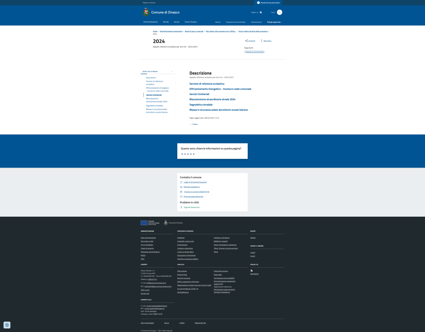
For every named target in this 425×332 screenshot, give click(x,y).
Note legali (218, 274)
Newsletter (254, 273)
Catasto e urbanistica (185, 248)
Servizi (176, 21)
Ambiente (180, 237)
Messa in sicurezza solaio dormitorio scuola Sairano (218, 109)
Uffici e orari (145, 290)
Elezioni (218, 22)
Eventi (252, 256)
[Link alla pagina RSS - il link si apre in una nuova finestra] (261, 12)
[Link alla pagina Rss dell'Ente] (251, 270)
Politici (143, 255)
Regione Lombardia (149, 2)
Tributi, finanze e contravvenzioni (226, 248)
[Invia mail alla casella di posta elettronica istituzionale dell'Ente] (156, 283)
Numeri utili (145, 293)
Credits (181, 323)
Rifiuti (216, 251)
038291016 (152, 279)
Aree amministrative (148, 237)
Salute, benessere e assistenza (225, 244)
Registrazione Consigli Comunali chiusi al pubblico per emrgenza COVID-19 (194, 287)
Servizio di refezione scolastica (206, 83)
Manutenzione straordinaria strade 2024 (212, 99)
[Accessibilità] (7, 325)
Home (155, 31)
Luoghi (252, 252)
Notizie (252, 237)
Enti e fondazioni (147, 244)
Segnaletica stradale (200, 104)
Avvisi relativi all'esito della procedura (253, 31)
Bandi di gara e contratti (194, 31)
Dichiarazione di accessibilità (224, 278)
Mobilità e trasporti (221, 241)
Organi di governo (147, 248)
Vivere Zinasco (191, 21)
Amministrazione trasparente (171, 31)
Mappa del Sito (200, 323)
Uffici (142, 259)
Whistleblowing (183, 292)
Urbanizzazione (256, 22)
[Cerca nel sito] (278, 12)
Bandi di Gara (182, 274)
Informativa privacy (221, 271)
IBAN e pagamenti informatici (188, 281)
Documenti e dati (147, 241)
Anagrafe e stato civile (185, 241)
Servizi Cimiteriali (199, 94)
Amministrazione (150, 21)
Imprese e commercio (221, 237)
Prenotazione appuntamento (224, 289)
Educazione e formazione (186, 255)
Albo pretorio (182, 271)
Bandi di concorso (183, 278)
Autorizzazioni (182, 244)
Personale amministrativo (150, 251)
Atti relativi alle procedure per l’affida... (221, 31)
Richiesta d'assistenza (222, 292)
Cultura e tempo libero (185, 251)
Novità (166, 21)
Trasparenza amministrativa (236, 22)
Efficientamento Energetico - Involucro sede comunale (220, 89)
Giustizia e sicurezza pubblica (187, 259)
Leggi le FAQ (218, 284)
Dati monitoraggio (147, 323)
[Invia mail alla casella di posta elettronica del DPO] (156, 305)
